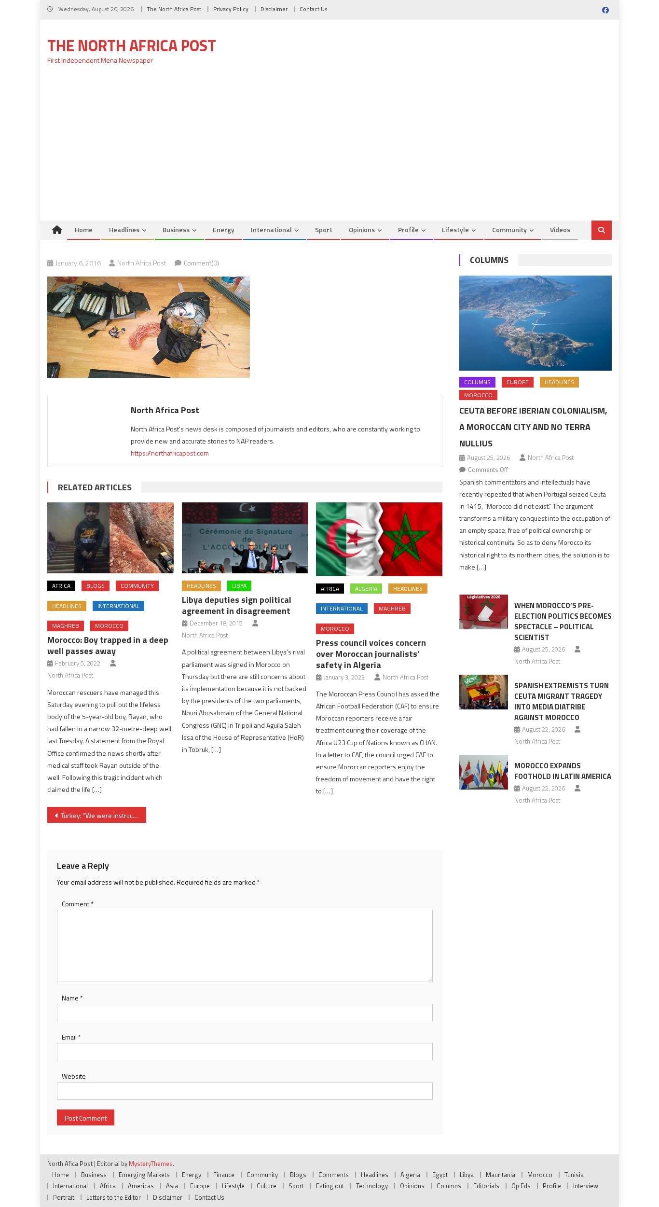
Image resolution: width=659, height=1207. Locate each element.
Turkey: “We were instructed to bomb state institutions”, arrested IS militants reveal (103, 815)
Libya (239, 585)
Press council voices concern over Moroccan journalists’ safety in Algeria (371, 653)
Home (84, 229)
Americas (141, 1186)
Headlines (124, 229)
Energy (223, 229)
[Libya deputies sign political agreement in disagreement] (245, 537)
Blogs (95, 585)
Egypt (440, 1174)
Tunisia (574, 1174)
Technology (372, 1186)
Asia (172, 1186)
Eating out (330, 1186)
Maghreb (65, 625)
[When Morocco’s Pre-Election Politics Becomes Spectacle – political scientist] (483, 612)
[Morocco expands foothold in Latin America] (483, 772)
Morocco (109, 625)
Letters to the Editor (113, 1197)
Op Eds (521, 1186)
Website (74, 1076)
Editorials (486, 1186)
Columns (489, 259)
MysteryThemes (151, 1163)
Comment (78, 904)
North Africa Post (141, 263)
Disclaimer (274, 9)
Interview (585, 1186)
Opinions (362, 229)
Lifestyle (455, 229)
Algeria (366, 588)
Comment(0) (201, 263)
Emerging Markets (144, 1174)
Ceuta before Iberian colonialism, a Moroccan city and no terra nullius (533, 427)
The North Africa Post (174, 9)
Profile (408, 229)
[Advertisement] (329, 148)
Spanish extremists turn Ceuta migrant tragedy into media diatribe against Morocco (561, 701)
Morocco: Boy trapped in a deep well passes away (107, 645)
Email (71, 1037)
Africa (61, 585)
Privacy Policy (230, 9)
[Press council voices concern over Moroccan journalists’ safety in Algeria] (379, 539)
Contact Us (313, 9)
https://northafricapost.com (170, 453)
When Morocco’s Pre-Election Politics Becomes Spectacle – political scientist (563, 621)
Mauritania (500, 1174)
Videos (560, 229)
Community (509, 229)
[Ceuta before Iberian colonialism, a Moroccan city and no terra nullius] (535, 323)
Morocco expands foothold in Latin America (562, 771)
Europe (518, 382)
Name (72, 998)
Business (176, 229)
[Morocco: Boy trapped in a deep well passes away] (110, 537)
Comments (333, 1174)
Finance (223, 1174)
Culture (266, 1186)
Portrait (63, 1197)
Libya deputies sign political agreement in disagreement (236, 605)
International (271, 229)
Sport (323, 229)
